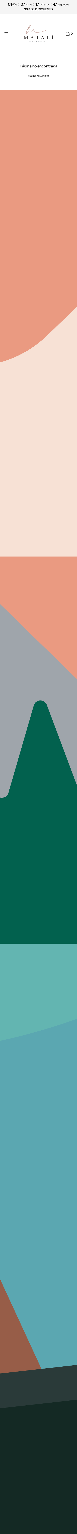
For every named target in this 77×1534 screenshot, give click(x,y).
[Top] (71, 1528)
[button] (6, 34)
